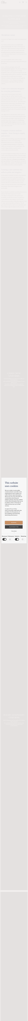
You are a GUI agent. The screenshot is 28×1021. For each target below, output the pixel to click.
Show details (14, 531)
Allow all (13, 522)
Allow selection (13, 527)
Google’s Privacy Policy (11, 508)
